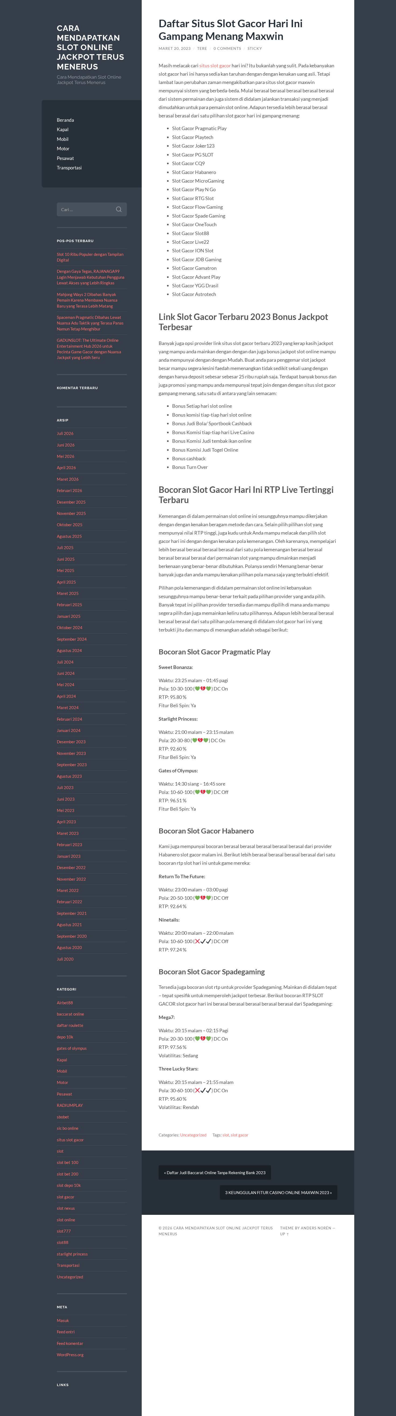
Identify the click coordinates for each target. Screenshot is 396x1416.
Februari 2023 (69, 844)
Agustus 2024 (69, 650)
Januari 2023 (69, 856)
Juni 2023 (66, 799)
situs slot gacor (70, 1139)
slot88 (62, 1242)
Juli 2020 (65, 959)
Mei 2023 (65, 810)
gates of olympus (72, 1048)
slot (60, 1151)
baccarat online (70, 1014)
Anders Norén (316, 1228)
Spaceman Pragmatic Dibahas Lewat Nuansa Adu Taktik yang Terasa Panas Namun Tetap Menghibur (90, 323)
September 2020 (72, 936)
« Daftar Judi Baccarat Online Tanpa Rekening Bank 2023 (215, 1172)
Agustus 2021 (69, 924)
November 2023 (71, 753)
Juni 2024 (66, 673)
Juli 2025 (65, 547)
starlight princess (72, 1253)
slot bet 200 (67, 1173)
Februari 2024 (69, 719)
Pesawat (65, 158)
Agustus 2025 (69, 536)
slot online (66, 1219)
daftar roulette (70, 1025)
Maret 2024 (68, 707)
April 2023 (66, 821)
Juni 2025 (66, 559)
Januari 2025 (69, 616)
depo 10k (65, 1036)
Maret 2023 (68, 833)
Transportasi (69, 167)
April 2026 (66, 467)
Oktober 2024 (69, 627)
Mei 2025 (65, 570)
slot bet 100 (67, 1162)
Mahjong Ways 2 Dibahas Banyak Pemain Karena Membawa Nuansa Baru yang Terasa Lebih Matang (87, 300)
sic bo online (67, 1128)
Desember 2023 (71, 741)
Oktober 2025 (69, 524)
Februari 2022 (69, 901)
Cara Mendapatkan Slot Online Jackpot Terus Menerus (90, 47)
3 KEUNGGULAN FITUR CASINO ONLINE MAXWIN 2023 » (278, 1192)
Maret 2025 (68, 593)
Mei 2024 (65, 684)
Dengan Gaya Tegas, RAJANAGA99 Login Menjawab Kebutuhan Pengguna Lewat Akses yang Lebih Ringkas (90, 277)
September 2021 (72, 913)
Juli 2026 (65, 433)
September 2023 (72, 764)
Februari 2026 (69, 490)
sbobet (63, 1116)
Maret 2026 (68, 479)
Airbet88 (65, 1002)
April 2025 (66, 582)
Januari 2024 (69, 730)
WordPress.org (70, 1354)
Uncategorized (70, 1276)
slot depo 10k (69, 1185)
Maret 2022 (68, 890)
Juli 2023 (65, 787)
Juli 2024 (65, 662)
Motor (63, 148)
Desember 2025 (71, 502)
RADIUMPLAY (70, 1105)
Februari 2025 (69, 604)
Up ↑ (284, 1234)
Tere (202, 48)
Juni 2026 (66, 444)
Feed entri (66, 1331)
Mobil (62, 139)
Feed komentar (70, 1343)
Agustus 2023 (69, 776)
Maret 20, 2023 (175, 48)
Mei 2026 (65, 456)
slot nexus (66, 1208)
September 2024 (72, 639)
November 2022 (71, 879)
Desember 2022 (71, 867)
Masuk (63, 1320)
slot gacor (65, 1196)
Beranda (65, 120)
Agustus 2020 (69, 947)
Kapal (62, 129)
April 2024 (66, 696)
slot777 (64, 1231)
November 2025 (71, 513)
